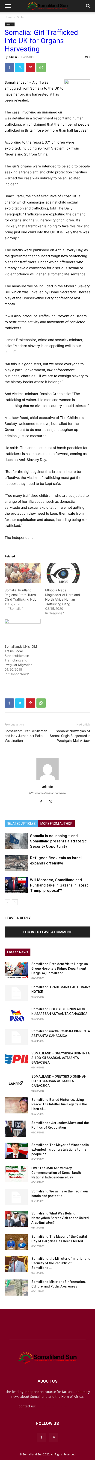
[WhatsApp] (41, 67)
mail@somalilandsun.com (57, 1406)
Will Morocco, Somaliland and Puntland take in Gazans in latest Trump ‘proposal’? (59, 885)
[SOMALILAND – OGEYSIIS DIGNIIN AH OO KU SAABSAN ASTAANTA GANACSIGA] (16, 1082)
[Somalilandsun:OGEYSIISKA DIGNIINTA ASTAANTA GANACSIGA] (16, 1037)
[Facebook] (9, 67)
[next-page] (15, 902)
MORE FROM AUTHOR (56, 823)
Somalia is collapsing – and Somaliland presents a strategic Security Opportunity (58, 841)
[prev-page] (7, 902)
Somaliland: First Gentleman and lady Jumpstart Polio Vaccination (26, 736)
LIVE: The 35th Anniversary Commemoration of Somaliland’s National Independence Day (56, 1172)
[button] (7, 6)
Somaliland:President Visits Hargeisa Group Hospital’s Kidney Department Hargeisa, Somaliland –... (59, 968)
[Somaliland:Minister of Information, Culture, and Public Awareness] (16, 1287)
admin (13, 57)
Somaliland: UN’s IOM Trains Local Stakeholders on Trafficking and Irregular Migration (21, 655)
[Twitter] (19, 67)
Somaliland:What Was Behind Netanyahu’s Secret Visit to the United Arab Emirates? (60, 1217)
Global (21, 17)
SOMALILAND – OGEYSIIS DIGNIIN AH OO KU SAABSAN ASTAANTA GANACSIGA (58, 1081)
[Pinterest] (30, 67)
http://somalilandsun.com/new (47, 793)
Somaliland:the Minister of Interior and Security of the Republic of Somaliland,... (60, 1263)
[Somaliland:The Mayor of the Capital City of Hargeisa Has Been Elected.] (16, 1242)
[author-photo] (47, 780)
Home (8, 17)
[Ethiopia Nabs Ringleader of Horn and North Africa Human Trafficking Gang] (63, 573)
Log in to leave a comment (47, 932)
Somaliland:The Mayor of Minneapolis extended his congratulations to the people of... (60, 1149)
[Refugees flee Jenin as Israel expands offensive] (16, 863)
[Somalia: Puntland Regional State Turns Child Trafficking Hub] (23, 573)
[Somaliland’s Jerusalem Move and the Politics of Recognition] (16, 1129)
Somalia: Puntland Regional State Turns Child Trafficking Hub (20, 594)
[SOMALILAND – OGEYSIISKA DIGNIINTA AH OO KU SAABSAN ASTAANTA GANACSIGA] (16, 1059)
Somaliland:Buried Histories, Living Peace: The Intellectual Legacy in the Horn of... (59, 1104)
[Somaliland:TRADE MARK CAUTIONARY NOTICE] (16, 993)
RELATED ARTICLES (21, 823)
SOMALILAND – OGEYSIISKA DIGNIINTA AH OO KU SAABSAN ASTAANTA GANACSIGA (60, 1057)
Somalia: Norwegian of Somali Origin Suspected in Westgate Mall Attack (70, 736)
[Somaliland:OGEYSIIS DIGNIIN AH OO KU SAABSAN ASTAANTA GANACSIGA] (16, 1015)
